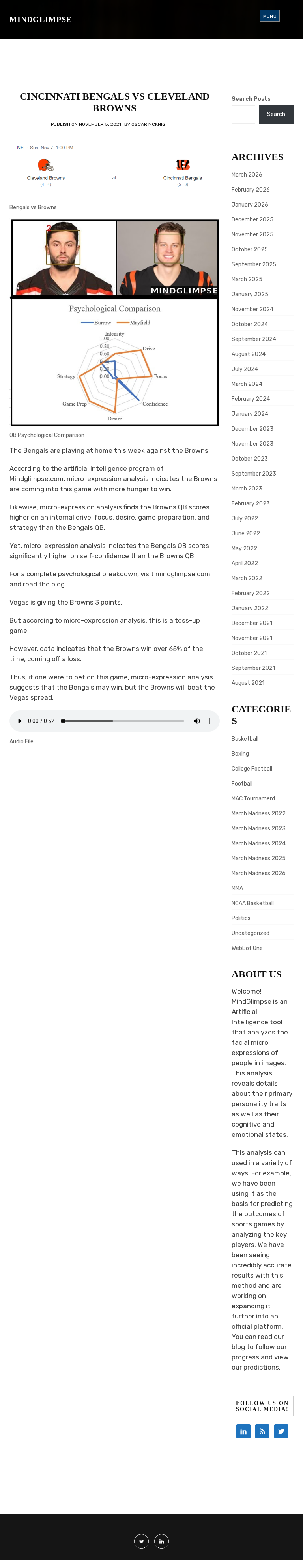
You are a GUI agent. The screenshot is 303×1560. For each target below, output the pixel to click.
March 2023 (247, 488)
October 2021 (249, 653)
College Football (252, 768)
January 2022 (250, 608)
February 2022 (251, 593)
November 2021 (252, 638)
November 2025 (252, 234)
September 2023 (254, 473)
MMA (237, 888)
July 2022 (245, 518)
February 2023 (251, 503)
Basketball (245, 739)
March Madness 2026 (259, 873)
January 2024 (250, 414)
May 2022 (244, 548)
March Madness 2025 (259, 858)
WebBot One (247, 948)
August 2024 (249, 354)
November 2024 (252, 309)
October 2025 (250, 249)
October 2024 (250, 324)
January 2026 (250, 204)
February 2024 (251, 399)
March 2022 (247, 578)
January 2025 (250, 294)
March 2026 (247, 174)
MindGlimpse (40, 19)
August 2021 (248, 683)
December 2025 (252, 219)
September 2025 (254, 264)
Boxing (240, 753)
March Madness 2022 (259, 813)
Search (276, 114)
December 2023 (252, 429)
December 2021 (252, 623)
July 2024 (245, 369)
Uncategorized (250, 933)
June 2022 (246, 533)
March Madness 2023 (259, 828)
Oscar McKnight (151, 124)
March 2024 (247, 384)
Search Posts (251, 99)
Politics (241, 918)
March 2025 (247, 279)
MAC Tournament (254, 798)
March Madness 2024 (259, 843)
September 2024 (254, 339)
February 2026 (251, 189)
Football (242, 783)
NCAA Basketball (253, 903)
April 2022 (245, 563)
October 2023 (250, 458)
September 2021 (253, 668)
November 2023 (252, 444)
